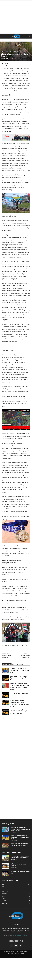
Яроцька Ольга (4, 58)
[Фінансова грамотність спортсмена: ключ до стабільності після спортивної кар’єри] (5, 702)
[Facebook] (11, 945)
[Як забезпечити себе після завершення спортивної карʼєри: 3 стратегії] (5, 712)
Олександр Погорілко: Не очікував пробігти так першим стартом (19, 670)
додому (2, 40)
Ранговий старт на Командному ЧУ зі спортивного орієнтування (9, 657)
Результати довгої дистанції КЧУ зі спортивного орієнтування (23, 657)
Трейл (12, 951)
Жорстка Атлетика (12, 51)
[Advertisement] (16, 17)
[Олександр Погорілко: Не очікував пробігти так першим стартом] (5, 670)
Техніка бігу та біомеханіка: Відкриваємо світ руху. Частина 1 (20, 678)
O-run (17, 951)
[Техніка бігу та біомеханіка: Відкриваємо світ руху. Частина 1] (5, 678)
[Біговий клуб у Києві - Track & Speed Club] (16, 137)
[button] (30, 36)
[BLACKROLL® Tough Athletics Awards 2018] (5, 873)
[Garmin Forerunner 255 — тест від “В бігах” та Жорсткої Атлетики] (5, 845)
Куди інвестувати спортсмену (19, 693)
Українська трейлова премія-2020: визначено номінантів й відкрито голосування (20, 857)
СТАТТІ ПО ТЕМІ (6, 664)
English (22, 953)
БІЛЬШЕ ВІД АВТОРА (17, 664)
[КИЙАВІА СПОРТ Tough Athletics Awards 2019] (5, 866)
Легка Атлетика (6, 951)
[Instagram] (16, 945)
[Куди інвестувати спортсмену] (5, 695)
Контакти (10, 953)
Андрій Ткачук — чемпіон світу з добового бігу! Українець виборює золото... (20, 837)
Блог (18, 51)
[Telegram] (20, 945)
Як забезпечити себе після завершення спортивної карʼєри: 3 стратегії (18, 711)
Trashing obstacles (5, 51)
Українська (16, 953)
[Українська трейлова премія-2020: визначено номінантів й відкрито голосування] (5, 858)
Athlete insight (5, 672)
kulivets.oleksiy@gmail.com (21, 935)
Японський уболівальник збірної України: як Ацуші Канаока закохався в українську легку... (20, 829)
